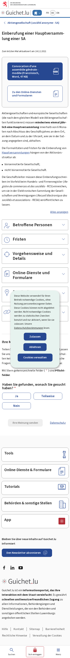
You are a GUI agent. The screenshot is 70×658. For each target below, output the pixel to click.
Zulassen (35, 336)
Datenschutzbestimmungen (28, 328)
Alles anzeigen (59, 212)
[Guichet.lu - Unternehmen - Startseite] (15, 12)
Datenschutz (58, 423)
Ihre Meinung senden (25, 423)
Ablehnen (35, 347)
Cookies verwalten (35, 357)
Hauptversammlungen (16, 152)
